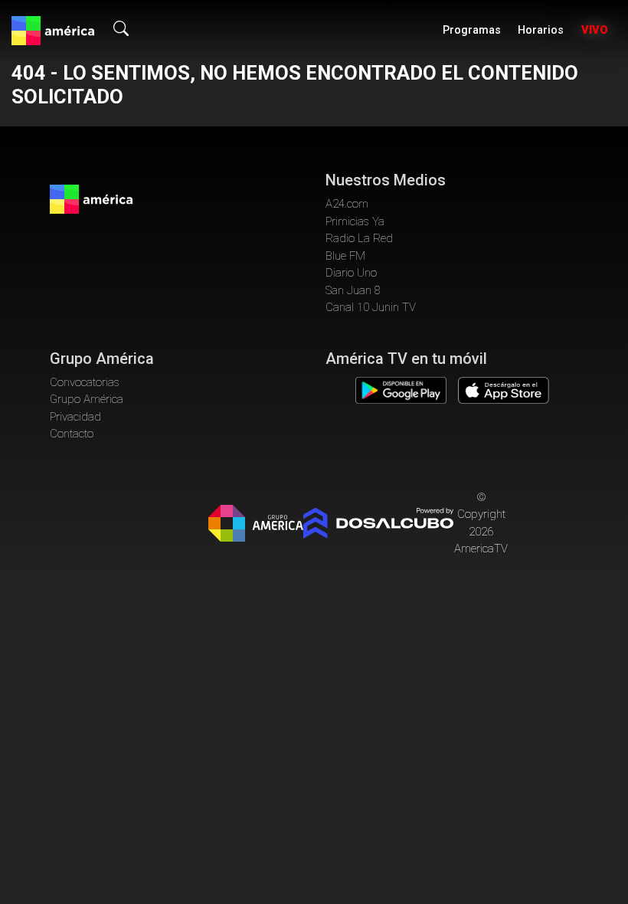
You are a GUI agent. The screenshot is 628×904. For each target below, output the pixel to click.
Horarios (541, 30)
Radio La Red (359, 238)
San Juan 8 (353, 290)
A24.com (346, 204)
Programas (472, 30)
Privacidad (75, 417)
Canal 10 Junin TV (370, 307)
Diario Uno (351, 273)
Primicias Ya (354, 221)
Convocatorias (84, 382)
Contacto (71, 434)
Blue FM (345, 256)
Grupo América (86, 399)
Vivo (594, 30)
